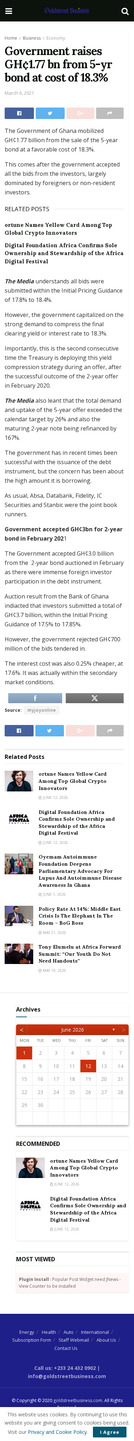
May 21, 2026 (54, 932)
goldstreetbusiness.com (77, 1400)
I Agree (109, 1432)
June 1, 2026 (54, 894)
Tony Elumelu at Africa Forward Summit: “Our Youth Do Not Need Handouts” (80, 954)
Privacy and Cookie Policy (57, 1431)
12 (88, 1066)
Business (32, 38)
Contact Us (66, 1348)
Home (11, 38)
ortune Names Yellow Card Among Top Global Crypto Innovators (72, 781)
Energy (26, 1332)
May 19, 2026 (54, 970)
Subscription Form (31, 1340)
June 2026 (72, 1029)
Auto (69, 1332)
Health (49, 1332)
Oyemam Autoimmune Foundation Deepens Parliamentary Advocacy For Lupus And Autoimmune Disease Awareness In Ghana (80, 871)
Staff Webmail (74, 1340)
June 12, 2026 (55, 797)
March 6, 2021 (19, 93)
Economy (55, 38)
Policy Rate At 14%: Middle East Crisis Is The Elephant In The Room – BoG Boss (80, 916)
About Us (106, 1340)
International (95, 1332)
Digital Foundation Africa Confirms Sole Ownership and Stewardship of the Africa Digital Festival (64, 253)
